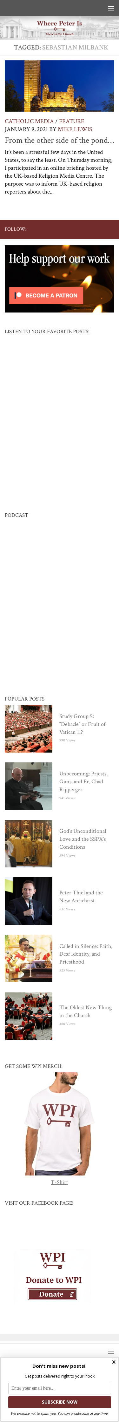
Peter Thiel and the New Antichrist (81, 897)
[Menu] (111, 8)
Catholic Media (29, 121)
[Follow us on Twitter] (70, 229)
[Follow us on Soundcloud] (100, 229)
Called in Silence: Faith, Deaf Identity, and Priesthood (85, 954)
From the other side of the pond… (59, 140)
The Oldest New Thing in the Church (85, 1011)
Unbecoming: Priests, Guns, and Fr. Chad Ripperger (83, 781)
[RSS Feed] (90, 229)
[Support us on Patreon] (110, 229)
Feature (71, 121)
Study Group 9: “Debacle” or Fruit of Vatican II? (82, 724)
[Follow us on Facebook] (59, 229)
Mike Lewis (75, 129)
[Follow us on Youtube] (80, 229)
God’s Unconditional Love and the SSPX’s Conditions (82, 839)
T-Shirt (59, 1182)
